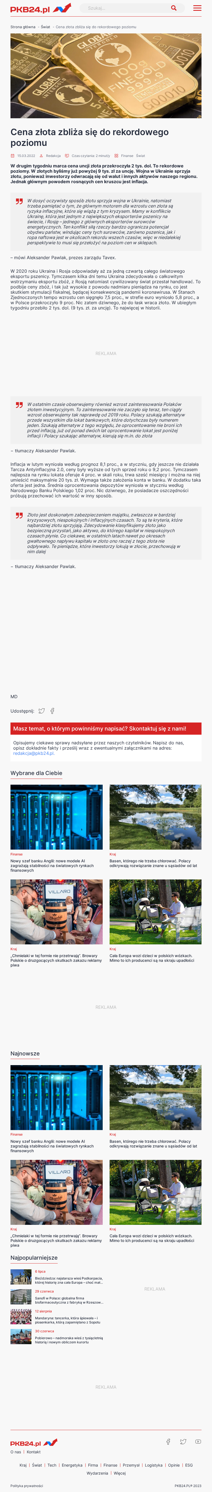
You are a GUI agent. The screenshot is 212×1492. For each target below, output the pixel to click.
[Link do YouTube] (198, 1441)
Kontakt (34, 1451)
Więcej (120, 1473)
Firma (93, 1465)
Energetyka (72, 1465)
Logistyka (154, 1465)
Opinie (174, 1465)
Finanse (127, 156)
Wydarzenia (97, 1473)
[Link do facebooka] (168, 1441)
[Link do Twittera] (183, 1441)
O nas (15, 1451)
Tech (51, 1465)
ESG (189, 1465)
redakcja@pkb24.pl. (34, 753)
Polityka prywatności (26, 1486)
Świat (140, 156)
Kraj (113, 854)
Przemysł (131, 1465)
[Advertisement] (105, 353)
